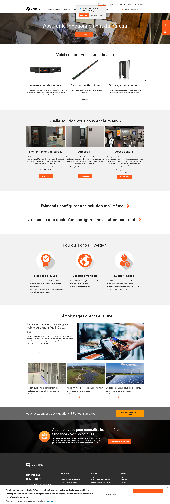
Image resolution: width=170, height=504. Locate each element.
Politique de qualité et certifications (70, 479)
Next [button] (145, 79)
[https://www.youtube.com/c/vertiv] (36, 479)
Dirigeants (124, 479)
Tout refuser (118, 491)
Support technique (96, 477)
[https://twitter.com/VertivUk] (30, 479)
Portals (111, 4)
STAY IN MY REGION (96, 15)
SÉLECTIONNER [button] (46, 176)
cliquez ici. (49, 501)
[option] (45, 78)
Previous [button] (24, 79)
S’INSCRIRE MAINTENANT (119, 441)
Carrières (123, 482)
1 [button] (83, 99)
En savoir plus (84, 34)
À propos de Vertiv (126, 477)
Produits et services (54, 9)
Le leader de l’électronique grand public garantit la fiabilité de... (48, 325)
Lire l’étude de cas (32, 352)
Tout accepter (148, 491)
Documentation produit (67, 477)
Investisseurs (121, 4)
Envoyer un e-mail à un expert (130, 413)
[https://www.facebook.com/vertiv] (27, 479)
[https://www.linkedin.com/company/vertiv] (33, 479)
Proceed (83, 15)
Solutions (67, 9)
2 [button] (86, 99)
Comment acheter (130, 9)
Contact (130, 4)
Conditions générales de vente (69, 482)
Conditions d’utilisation (32, 484)
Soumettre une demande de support (100, 482)
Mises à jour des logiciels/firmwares (100, 479)
